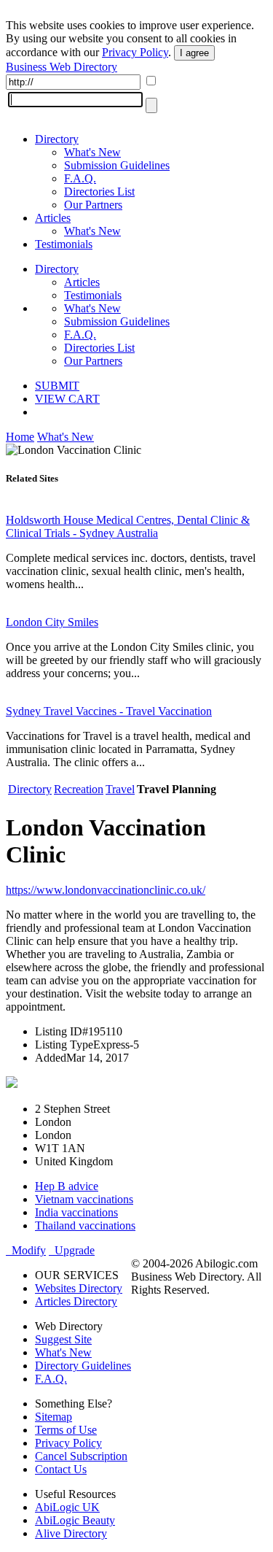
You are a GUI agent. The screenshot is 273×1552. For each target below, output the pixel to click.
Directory (57, 139)
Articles (53, 218)
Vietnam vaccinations (84, 1199)
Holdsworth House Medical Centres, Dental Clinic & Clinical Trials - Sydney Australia (128, 526)
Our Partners (93, 204)
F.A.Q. (80, 178)
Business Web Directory (61, 67)
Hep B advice (66, 1186)
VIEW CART (67, 399)
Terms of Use (66, 1430)
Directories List (99, 191)
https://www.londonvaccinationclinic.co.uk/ (105, 890)
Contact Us (61, 1469)
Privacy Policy (135, 52)
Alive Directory (71, 1533)
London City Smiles (52, 622)
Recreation (78, 789)
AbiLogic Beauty (75, 1520)
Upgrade (72, 1250)
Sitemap (53, 1416)
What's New (92, 152)
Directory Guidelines (83, 1365)
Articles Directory (76, 1301)
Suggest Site (63, 1339)
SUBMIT (57, 385)
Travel (120, 789)
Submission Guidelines (117, 165)
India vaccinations (76, 1212)
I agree (194, 52)
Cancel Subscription (81, 1456)
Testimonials (63, 244)
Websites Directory (78, 1288)
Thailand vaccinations (85, 1225)
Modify (26, 1250)
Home (20, 437)
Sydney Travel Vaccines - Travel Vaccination (109, 711)
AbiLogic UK (67, 1507)
